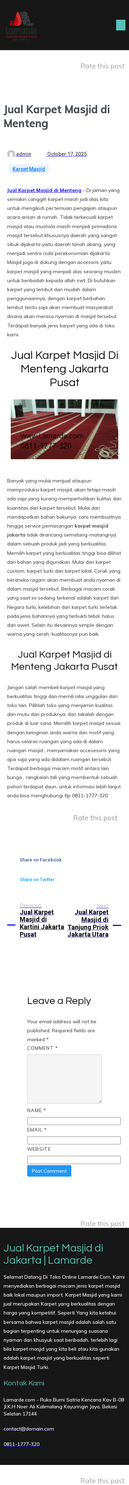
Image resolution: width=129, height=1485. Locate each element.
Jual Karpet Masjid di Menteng (44, 190)
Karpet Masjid (29, 169)
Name (36, 1110)
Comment (42, 1048)
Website (39, 1149)
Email (37, 1130)
